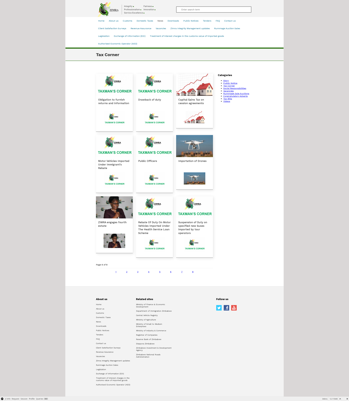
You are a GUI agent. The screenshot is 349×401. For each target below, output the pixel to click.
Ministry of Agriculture (146, 320)
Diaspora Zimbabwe (145, 344)
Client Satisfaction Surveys (112, 28)
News (160, 20)
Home (101, 20)
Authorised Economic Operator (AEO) (117, 43)
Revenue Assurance (141, 28)
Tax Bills (227, 98)
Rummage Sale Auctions (236, 93)
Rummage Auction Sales (227, 28)
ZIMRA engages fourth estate (112, 224)
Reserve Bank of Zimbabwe (148, 339)
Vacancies (161, 28)
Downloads (173, 20)
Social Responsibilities (234, 88)
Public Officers (147, 161)
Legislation (103, 36)
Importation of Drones (192, 161)
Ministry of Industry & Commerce (151, 330)
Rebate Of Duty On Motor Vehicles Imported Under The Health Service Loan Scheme (154, 228)
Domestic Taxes (145, 20)
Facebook (226, 308)
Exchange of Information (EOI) (129, 36)
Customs (127, 20)
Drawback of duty (149, 99)
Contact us (230, 20)
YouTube (234, 308)
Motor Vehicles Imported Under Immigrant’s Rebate (113, 165)
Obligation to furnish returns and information (113, 101)
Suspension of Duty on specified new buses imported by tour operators (192, 228)
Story (226, 80)
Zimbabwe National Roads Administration (148, 355)
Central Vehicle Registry (147, 315)
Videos (226, 101)
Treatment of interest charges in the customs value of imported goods (187, 36)
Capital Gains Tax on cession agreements (191, 101)
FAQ (218, 20)
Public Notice (230, 83)
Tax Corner (229, 85)
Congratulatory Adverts (235, 96)
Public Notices (190, 20)
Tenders (207, 20)
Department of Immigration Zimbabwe (154, 311)
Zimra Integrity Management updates (190, 28)
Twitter (219, 308)
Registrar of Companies (146, 335)
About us (113, 20)
